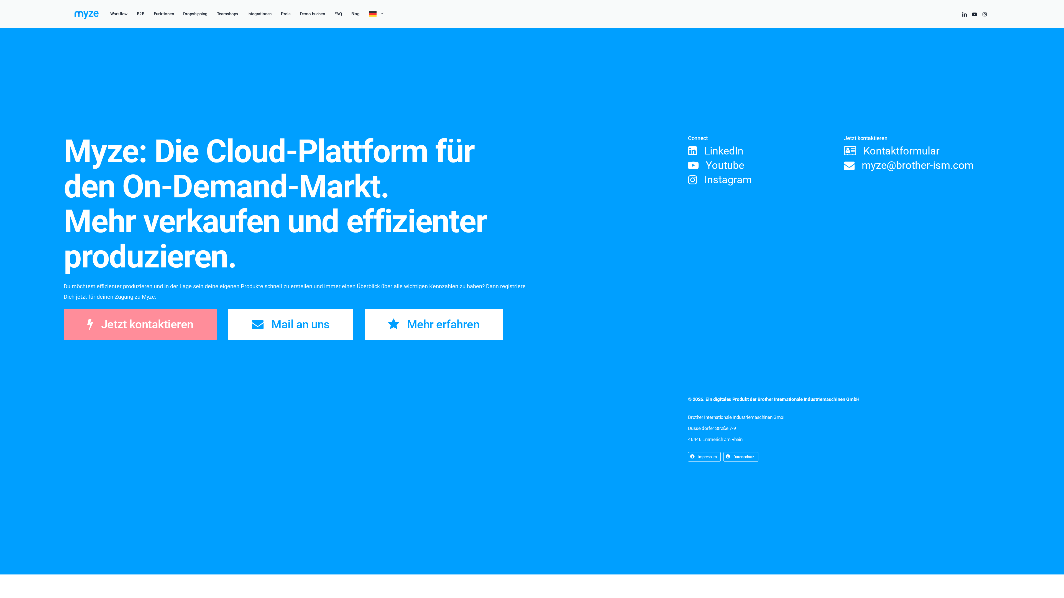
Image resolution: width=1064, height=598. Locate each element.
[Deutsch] (376, 14)
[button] (147, 324)
